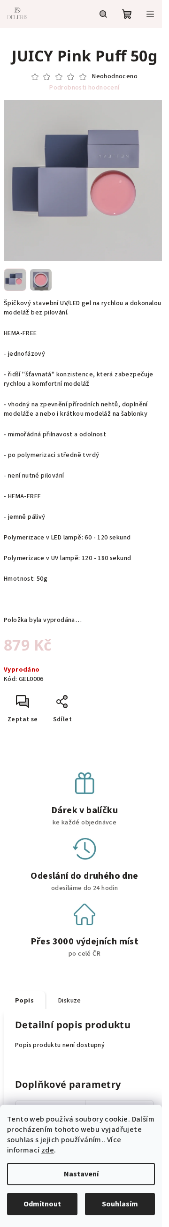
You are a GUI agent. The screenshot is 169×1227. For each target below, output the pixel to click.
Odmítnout (42, 1204)
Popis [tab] (24, 1000)
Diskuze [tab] (69, 1000)
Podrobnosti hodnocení (84, 87)
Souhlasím (120, 1204)
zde (47, 1150)
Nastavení (81, 1174)
